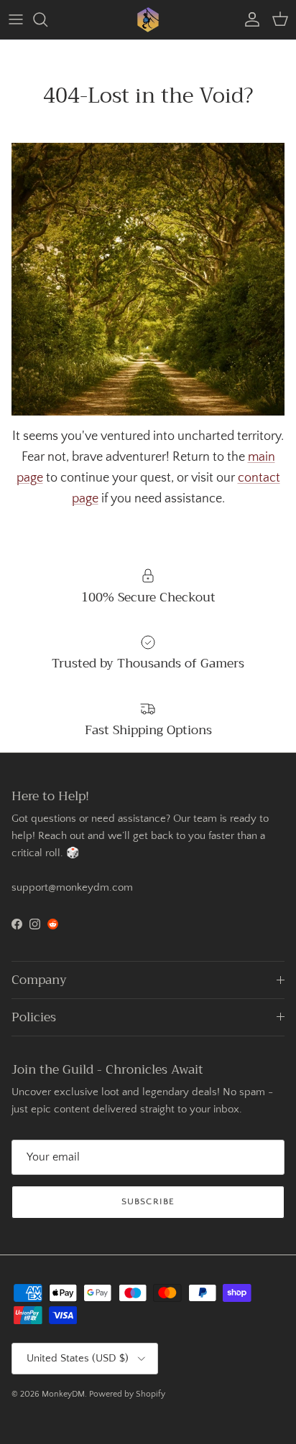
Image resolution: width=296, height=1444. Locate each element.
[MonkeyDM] (148, 19)
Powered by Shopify (127, 1394)
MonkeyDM (63, 1394)
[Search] (47, 19)
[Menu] (16, 19)
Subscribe (147, 1201)
